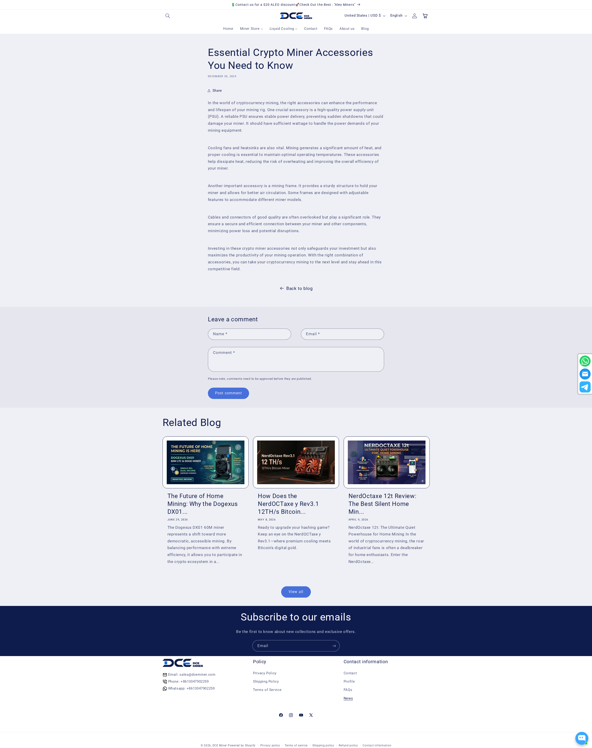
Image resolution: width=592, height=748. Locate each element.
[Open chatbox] (581, 738)
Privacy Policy (265, 673)
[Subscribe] (334, 645)
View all (296, 592)
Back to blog (299, 288)
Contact (350, 673)
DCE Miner (220, 745)
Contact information (377, 745)
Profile (349, 681)
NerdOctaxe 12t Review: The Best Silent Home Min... (382, 504)
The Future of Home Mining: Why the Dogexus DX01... (202, 504)
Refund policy (348, 745)
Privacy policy (270, 745)
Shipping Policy (266, 681)
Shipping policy (323, 745)
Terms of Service (267, 690)
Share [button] (217, 90)
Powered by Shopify (242, 745)
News (348, 698)
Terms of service (296, 745)
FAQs (348, 690)
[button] (168, 15)
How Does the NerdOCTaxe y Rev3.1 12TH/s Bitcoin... (288, 504)
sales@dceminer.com (197, 674)
